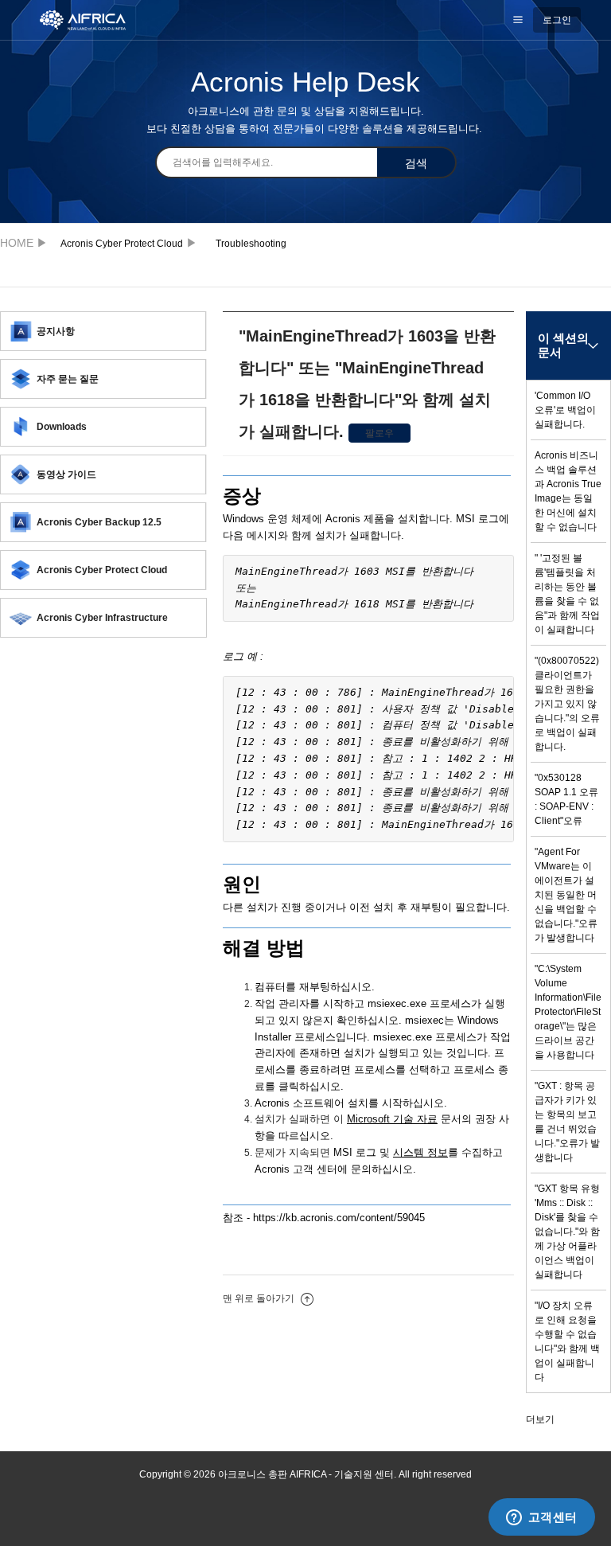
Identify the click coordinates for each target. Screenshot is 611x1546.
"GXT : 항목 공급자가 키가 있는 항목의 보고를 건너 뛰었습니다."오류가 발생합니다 (567, 1121)
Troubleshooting (251, 243)
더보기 (540, 1419)
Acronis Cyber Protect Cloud (121, 243)
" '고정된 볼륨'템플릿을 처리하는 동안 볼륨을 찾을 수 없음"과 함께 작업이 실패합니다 (567, 593)
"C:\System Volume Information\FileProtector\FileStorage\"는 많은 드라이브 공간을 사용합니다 (568, 1011)
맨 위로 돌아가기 (260, 1298)
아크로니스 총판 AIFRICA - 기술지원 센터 (21, 242)
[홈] (91, 19)
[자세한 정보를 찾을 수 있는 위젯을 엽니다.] (541, 1518)
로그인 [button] (557, 19)
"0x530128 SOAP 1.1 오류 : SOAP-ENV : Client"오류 (566, 799)
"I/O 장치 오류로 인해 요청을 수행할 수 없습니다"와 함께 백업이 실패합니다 (567, 1341)
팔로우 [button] (379, 433)
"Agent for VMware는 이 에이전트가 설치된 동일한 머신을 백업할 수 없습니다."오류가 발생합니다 (566, 894)
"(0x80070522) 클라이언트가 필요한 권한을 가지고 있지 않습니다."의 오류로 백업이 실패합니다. (567, 703)
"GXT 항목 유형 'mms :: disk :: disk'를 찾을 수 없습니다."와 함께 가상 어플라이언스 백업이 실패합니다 (567, 1231)
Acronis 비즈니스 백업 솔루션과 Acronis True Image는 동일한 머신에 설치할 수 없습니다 (568, 491)
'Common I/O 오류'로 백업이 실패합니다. (565, 410)
